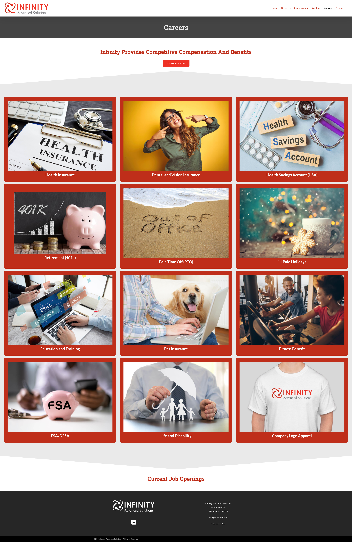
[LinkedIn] (133, 522)
